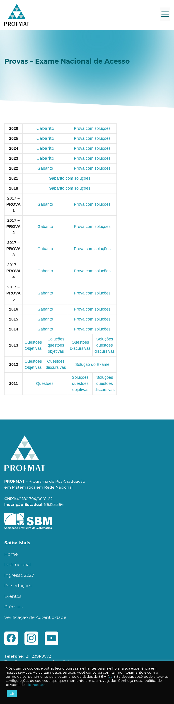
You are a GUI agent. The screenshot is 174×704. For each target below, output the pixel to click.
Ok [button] (12, 693)
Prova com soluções (92, 168)
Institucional (17, 564)
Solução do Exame (92, 364)
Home (11, 554)
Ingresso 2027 (19, 575)
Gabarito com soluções (69, 178)
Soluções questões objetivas (56, 345)
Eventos (13, 596)
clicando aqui (36, 685)
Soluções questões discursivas (104, 345)
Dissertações (18, 585)
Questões (45, 383)
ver (111, 677)
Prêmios (13, 606)
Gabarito (45, 128)
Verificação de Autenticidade (35, 617)
